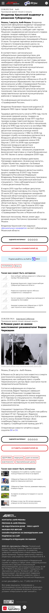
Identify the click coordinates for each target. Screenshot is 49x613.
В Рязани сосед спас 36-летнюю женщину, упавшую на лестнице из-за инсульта (26, 502)
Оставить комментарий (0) (24, 248)
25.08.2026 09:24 (7, 319)
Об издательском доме (13, 526)
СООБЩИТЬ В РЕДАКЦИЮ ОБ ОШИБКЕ (19, 539)
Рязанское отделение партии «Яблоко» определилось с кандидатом (25, 291)
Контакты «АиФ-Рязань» (14, 520)
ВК (11, 430)
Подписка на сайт (11, 536)
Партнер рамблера (21, 602)
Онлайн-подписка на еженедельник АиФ (22, 533)
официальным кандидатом (14, 228)
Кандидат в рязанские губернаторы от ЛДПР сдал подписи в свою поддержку (27, 306)
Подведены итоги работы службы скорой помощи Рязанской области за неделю (26, 473)
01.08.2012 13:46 (7, 9)
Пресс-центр (33, 526)
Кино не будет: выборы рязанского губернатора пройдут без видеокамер (28, 277)
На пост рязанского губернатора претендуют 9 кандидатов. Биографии (28, 299)
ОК (16, 430)
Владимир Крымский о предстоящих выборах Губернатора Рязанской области (27, 284)
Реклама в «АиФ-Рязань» (14, 523)
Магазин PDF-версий (12, 529)
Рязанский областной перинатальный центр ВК (21, 366)
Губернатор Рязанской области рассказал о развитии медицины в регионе (26, 480)
